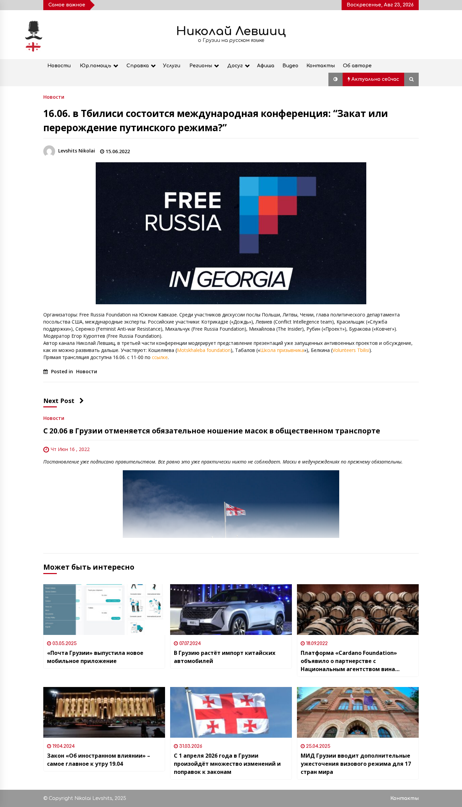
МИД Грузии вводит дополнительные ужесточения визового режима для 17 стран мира (356, 764)
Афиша (265, 65)
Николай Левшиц (231, 31)
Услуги (171, 65)
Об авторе (357, 65)
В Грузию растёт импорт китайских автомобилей (224, 657)
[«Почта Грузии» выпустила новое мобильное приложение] (104, 609)
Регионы (200, 65)
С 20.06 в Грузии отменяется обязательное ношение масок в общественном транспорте (211, 430)
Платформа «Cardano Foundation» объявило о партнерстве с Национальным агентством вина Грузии (349, 661)
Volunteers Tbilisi (350, 350)
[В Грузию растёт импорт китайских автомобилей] (231, 609)
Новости (59, 65)
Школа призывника (282, 350)
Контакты (320, 65)
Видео (290, 65)
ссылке (160, 357)
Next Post (58, 401)
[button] (335, 79)
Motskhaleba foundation (204, 350)
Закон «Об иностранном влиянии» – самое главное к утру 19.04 (98, 759)
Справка (137, 65)
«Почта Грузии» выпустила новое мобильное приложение (95, 657)
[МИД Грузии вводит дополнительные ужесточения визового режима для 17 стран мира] (358, 712)
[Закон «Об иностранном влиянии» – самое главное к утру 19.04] (104, 712)
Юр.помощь (95, 65)
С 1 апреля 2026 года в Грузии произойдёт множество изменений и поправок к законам (227, 764)
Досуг (235, 65)
